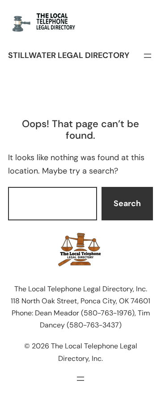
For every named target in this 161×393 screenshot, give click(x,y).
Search (127, 203)
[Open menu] (147, 55)
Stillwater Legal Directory (68, 55)
